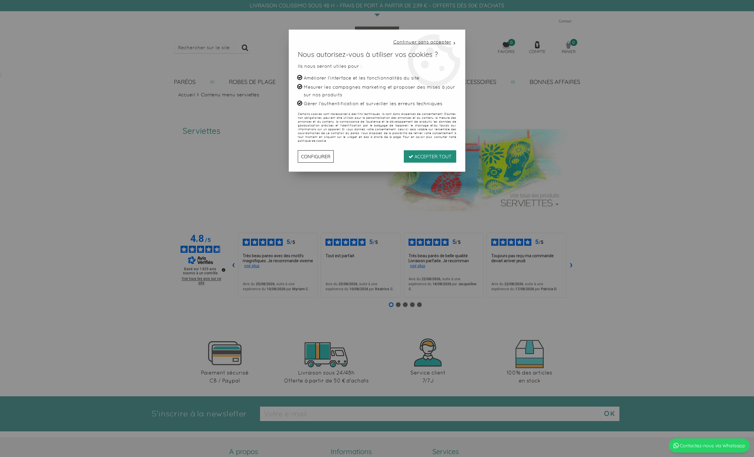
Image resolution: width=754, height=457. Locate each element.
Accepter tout (432, 156)
